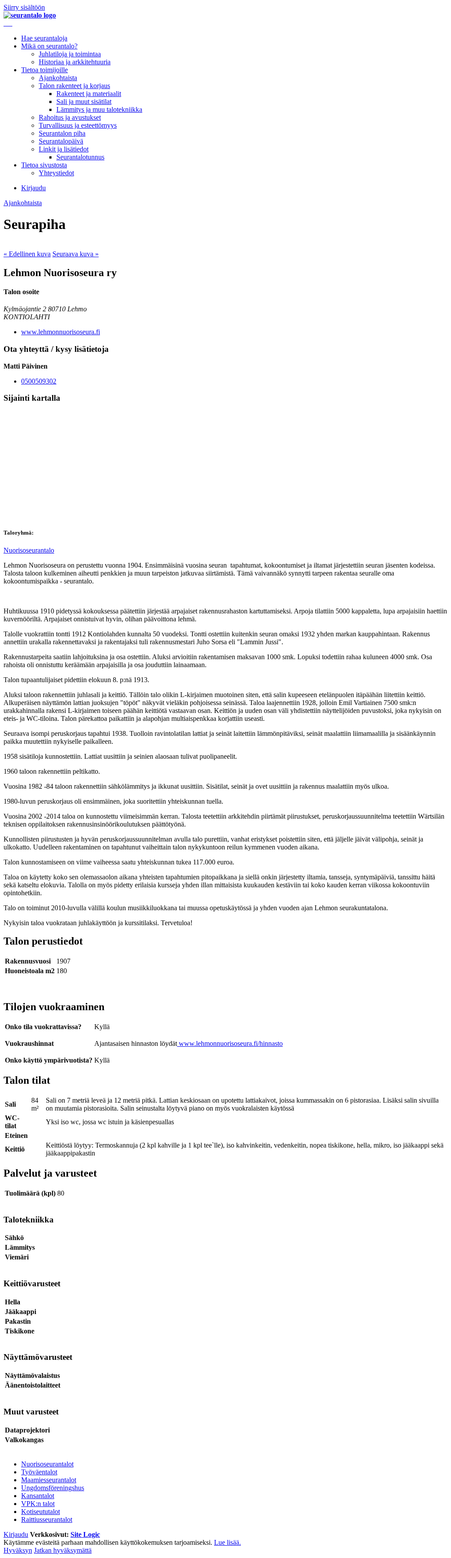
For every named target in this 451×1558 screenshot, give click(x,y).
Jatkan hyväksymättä (63, 1550)
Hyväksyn (18, 1550)
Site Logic (85, 1534)
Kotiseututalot (40, 1511)
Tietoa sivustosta (44, 165)
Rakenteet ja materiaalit (88, 93)
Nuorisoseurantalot (47, 1464)
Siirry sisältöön (24, 7)
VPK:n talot (38, 1503)
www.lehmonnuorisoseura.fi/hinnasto (231, 1043)
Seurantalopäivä (61, 141)
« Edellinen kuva (27, 254)
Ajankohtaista (58, 77)
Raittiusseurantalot (46, 1519)
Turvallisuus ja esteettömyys (78, 125)
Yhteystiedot (56, 173)
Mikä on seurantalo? (49, 46)
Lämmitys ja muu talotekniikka (99, 109)
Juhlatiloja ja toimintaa (70, 54)
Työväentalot (39, 1472)
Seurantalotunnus (80, 157)
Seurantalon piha (62, 133)
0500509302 (38, 381)
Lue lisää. (227, 1542)
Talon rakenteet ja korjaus (74, 85)
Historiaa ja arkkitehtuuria (75, 62)
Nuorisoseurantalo (29, 550)
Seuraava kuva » (75, 254)
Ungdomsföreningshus (52, 1488)
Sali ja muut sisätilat (83, 101)
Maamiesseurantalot (48, 1480)
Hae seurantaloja (44, 38)
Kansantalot (37, 1495)
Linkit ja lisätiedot (64, 149)
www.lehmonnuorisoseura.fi (60, 332)
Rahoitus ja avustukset (70, 117)
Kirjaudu (33, 188)
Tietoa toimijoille (44, 70)
